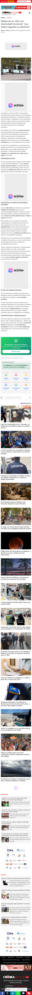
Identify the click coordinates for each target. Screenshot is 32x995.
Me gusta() (6, 379)
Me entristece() (6, 389)
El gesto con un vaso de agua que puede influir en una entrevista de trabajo (14, 799)
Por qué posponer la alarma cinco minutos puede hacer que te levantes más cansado (14, 834)
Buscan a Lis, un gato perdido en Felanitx (14, 917)
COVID (21, 358)
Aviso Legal (27, 957)
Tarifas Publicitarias (26, 959)
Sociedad (9, 17)
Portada (3, 17)
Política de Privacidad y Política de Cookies (11, 959)
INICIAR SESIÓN (4, 1)
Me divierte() (26, 379)
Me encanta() (16, 379)
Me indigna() (26, 389)
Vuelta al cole (15, 358)
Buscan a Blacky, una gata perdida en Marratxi (15, 878)
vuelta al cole (24, 153)
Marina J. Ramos (5, 30)
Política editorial (19, 957)
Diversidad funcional (6, 358)
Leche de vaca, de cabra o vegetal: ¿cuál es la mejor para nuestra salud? (15, 811)
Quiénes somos (11, 957)
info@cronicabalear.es (20, 986)
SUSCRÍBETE (10, 1)
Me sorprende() (16, 389)
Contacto (3, 957)
